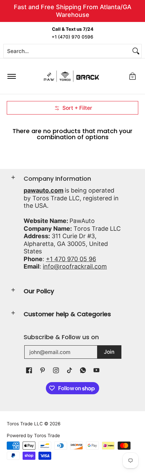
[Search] (135, 51)
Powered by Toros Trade (33, 435)
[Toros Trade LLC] (71, 76)
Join (109, 352)
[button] (132, 76)
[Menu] (11, 76)
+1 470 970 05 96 (71, 258)
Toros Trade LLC (25, 423)
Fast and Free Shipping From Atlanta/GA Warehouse (73, 10)
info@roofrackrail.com (75, 266)
